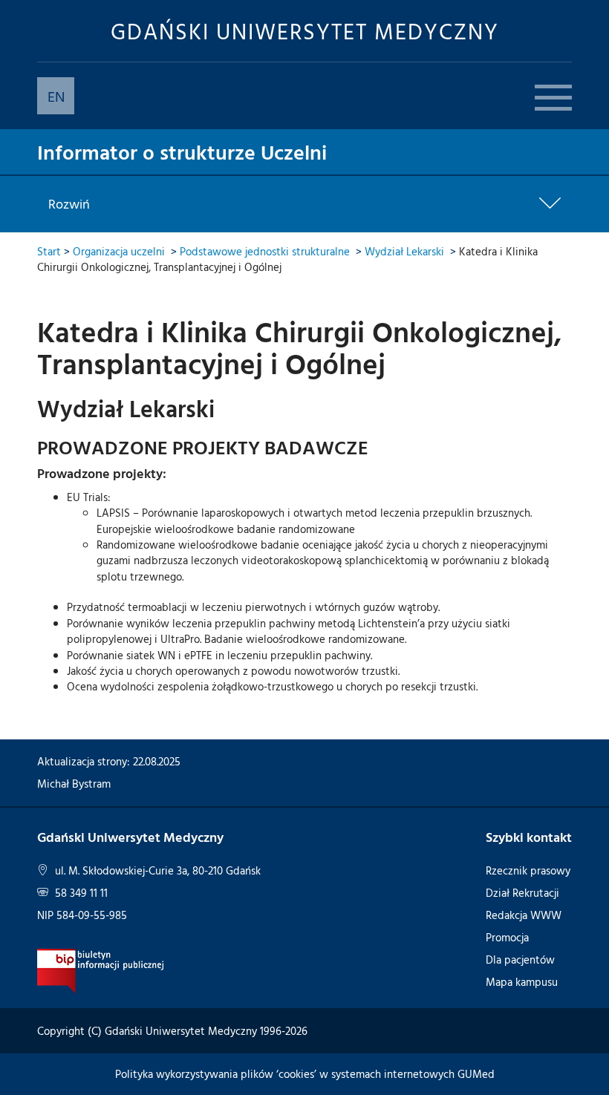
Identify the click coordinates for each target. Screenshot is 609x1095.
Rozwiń (69, 204)
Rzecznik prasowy (528, 870)
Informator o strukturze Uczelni (182, 151)
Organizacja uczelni (119, 251)
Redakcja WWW (523, 915)
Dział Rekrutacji (522, 892)
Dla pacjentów (520, 959)
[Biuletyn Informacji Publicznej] (100, 969)
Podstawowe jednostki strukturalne (265, 251)
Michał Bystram (74, 783)
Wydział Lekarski (404, 251)
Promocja (507, 937)
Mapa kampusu (522, 981)
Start (49, 251)
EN (56, 96)
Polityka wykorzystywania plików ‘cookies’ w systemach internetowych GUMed (305, 1073)
